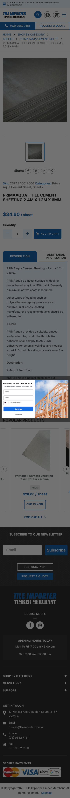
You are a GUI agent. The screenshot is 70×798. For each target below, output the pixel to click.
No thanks (18, 414)
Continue (18, 409)
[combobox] (7, 403)
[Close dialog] (66, 382)
